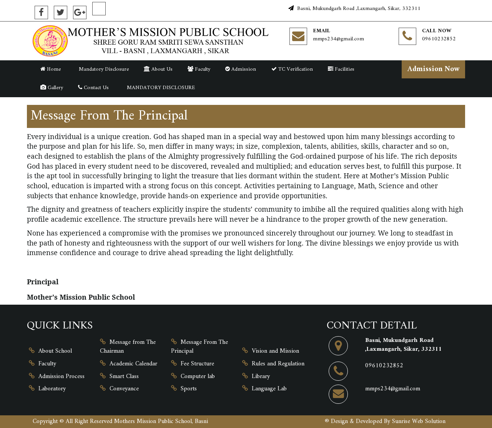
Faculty (201, 69)
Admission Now (433, 69)
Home (53, 69)
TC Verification (295, 69)
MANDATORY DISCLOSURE (159, 88)
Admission (243, 69)
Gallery (54, 88)
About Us (161, 69)
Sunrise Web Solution (418, 421)
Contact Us (95, 88)
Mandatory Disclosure (102, 69)
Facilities (343, 69)
